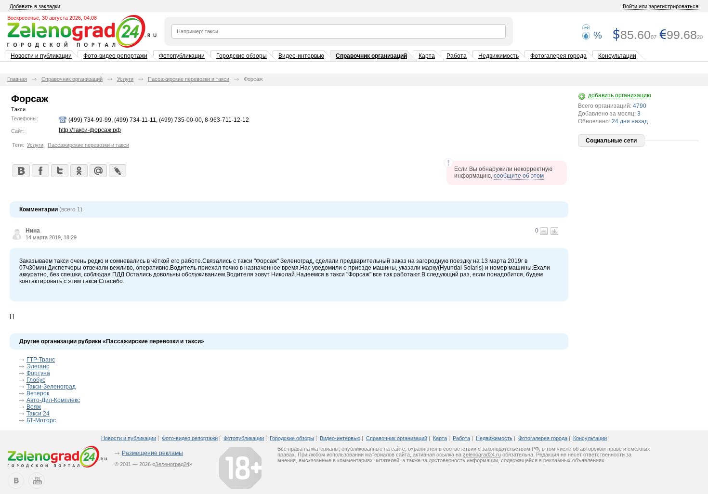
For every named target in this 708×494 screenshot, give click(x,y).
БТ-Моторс (41, 420)
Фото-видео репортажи (115, 55)
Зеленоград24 (172, 464)
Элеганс (37, 366)
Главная (17, 79)
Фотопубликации (182, 55)
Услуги (125, 79)
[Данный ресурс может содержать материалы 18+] (240, 467)
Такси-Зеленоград (51, 386)
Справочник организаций (371, 55)
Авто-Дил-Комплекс (53, 400)
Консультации (617, 55)
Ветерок (37, 393)
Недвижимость (498, 55)
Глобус (35, 380)
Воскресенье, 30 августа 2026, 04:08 (52, 18)
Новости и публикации (41, 55)
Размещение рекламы (152, 453)
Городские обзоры (241, 55)
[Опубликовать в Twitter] (59, 170)
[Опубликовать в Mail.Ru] (97, 170)
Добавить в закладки (35, 6)
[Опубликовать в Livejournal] (117, 170)
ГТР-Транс (40, 359)
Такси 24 (38, 413)
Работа (456, 55)
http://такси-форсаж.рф (90, 130)
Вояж (33, 406)
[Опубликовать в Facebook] (40, 170)
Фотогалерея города (558, 55)
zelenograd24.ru (482, 454)
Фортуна (38, 373)
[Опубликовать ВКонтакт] (20, 170)
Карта (427, 55)
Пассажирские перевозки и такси (188, 79)
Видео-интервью (301, 55)
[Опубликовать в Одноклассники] (78, 170)
